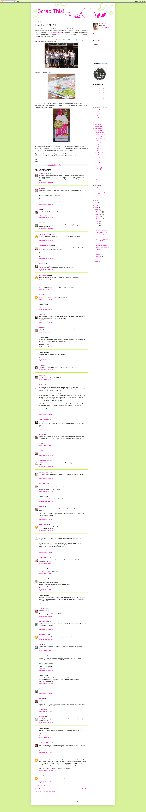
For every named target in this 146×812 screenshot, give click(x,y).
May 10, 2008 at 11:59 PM (46, 258)
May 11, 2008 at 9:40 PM (45, 332)
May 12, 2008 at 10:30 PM (46, 466)
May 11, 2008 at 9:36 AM (45, 279)
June (97, 225)
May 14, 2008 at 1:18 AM (45, 639)
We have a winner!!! (101, 232)
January (98, 259)
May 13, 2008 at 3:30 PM (45, 552)
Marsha (41, 385)
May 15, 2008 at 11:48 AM (46, 722)
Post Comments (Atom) (48, 791)
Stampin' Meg (42, 294)
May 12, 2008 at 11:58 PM (46, 501)
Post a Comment (41, 785)
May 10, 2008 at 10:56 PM (46, 217)
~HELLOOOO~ (100, 237)
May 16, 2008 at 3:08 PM (45, 782)
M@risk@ (41, 716)
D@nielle (41, 450)
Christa (41, 365)
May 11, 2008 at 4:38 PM (45, 309)
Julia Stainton (98, 150)
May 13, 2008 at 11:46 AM (46, 530)
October (98, 216)
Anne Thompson (43, 557)
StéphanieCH (98, 179)
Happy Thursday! (100, 234)
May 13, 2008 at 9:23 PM (45, 616)
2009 (96, 207)
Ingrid (40, 188)
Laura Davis (98, 155)
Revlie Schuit (98, 173)
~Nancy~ (103, 23)
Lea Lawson (98, 159)
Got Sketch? (98, 187)
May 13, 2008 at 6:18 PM (45, 563)
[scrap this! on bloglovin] (100, 64)
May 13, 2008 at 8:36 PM (45, 603)
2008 (96, 209)
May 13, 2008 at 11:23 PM (46, 629)
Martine (41, 698)
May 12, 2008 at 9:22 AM (45, 360)
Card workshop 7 (99, 99)
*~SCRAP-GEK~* (43, 173)
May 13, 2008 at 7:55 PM (45, 590)
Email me (95, 34)
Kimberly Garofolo (99, 152)
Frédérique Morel (99, 136)
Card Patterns (98, 190)
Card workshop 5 (99, 95)
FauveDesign (42, 483)
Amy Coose (98, 124)
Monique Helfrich (43, 472)
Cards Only (98, 111)
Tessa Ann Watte (99, 181)
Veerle (40, 327)
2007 (96, 262)
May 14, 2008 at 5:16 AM (45, 650)
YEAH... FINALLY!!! (101, 243)
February (99, 256)
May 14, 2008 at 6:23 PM (45, 693)
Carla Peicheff (98, 130)
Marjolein (41, 263)
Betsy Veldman (98, 126)
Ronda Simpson (43, 419)
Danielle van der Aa (100, 134)
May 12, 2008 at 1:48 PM (45, 414)
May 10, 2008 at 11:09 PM (46, 240)
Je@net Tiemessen (100, 146)
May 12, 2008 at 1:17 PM (45, 379)
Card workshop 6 (99, 97)
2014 (96, 200)
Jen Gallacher (98, 148)
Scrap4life (97, 118)
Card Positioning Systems (101, 192)
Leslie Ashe (98, 161)
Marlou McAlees (43, 621)
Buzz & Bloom (98, 109)
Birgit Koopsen (98, 128)
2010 (96, 205)
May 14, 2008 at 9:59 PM (45, 711)
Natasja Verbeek (99, 171)
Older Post (85, 789)
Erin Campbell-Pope (44, 743)
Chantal (41, 536)
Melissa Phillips (99, 167)
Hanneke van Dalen (100, 138)
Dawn (40, 644)
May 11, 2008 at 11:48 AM (46, 289)
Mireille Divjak (98, 169)
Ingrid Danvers (98, 140)
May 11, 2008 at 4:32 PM (45, 299)
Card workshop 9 (99, 103)
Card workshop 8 (99, 101)
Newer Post (38, 789)
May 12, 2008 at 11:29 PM (46, 478)
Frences (41, 434)
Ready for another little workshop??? (102, 240)
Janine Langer (43, 524)
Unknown (41, 757)
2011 (96, 203)
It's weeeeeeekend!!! (101, 230)
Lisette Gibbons (43, 275)
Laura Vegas (98, 157)
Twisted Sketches (99, 193)
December (99, 212)
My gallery (97, 40)
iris (39, 688)
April (97, 252)
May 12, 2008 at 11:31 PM (46, 491)
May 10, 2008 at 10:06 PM (46, 204)
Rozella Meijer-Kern (44, 234)
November (99, 214)
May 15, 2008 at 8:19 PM (45, 752)
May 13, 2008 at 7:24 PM (45, 573)
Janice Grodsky (99, 144)
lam (40, 209)
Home (61, 789)
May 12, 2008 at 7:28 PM (45, 445)
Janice (40, 314)
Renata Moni (42, 578)
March (98, 254)
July (97, 223)
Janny (40, 222)
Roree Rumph (98, 175)
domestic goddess (44, 460)
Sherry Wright (98, 177)
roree (40, 776)
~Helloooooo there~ (101, 245)
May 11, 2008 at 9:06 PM (45, 322)
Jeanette (41, 506)
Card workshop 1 (99, 87)
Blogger (80, 801)
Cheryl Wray (42, 608)
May (97, 228)
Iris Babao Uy (98, 142)
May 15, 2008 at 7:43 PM (45, 737)
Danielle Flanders (99, 132)
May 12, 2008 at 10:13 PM (46, 455)
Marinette (97, 165)
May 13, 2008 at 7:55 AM (45, 519)
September (99, 218)
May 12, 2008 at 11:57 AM (46, 369)
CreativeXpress (99, 113)
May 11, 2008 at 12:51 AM (46, 270)
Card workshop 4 (99, 93)
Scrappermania (43, 634)
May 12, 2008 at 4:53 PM (45, 429)
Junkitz (96, 115)
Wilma (40, 375)
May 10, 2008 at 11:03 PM (46, 228)
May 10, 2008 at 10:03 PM (46, 182)
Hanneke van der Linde (45, 245)
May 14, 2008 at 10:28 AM (46, 670)
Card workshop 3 (99, 91)
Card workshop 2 (99, 89)
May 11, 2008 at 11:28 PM (46, 346)
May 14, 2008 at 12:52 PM (46, 683)
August (98, 221)
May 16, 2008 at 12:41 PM (46, 770)
